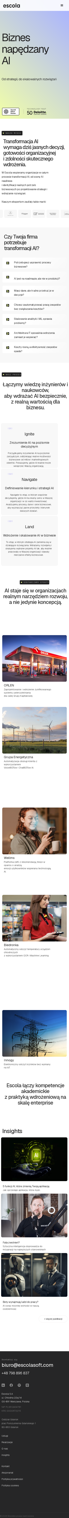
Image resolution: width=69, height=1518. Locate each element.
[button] (62, 5)
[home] (11, 5)
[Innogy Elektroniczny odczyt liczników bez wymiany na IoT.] (34, 1026)
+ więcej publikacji (53, 1318)
